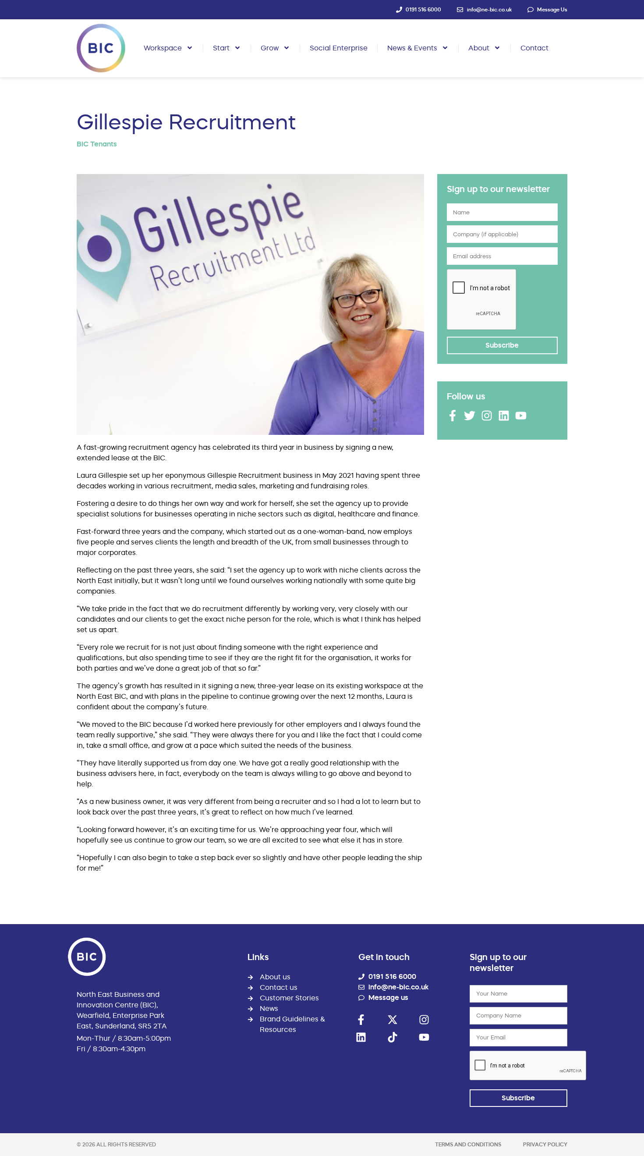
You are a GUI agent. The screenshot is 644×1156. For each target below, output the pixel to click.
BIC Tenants (97, 144)
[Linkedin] (504, 415)
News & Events (412, 47)
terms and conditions (468, 1144)
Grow (270, 47)
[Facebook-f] (452, 415)
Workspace (163, 47)
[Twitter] (469, 415)
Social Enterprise (339, 47)
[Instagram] (486, 415)
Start (221, 47)
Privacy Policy (545, 1144)
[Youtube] (521, 415)
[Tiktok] (392, 1037)
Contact (534, 47)
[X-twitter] (392, 1019)
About (478, 47)
